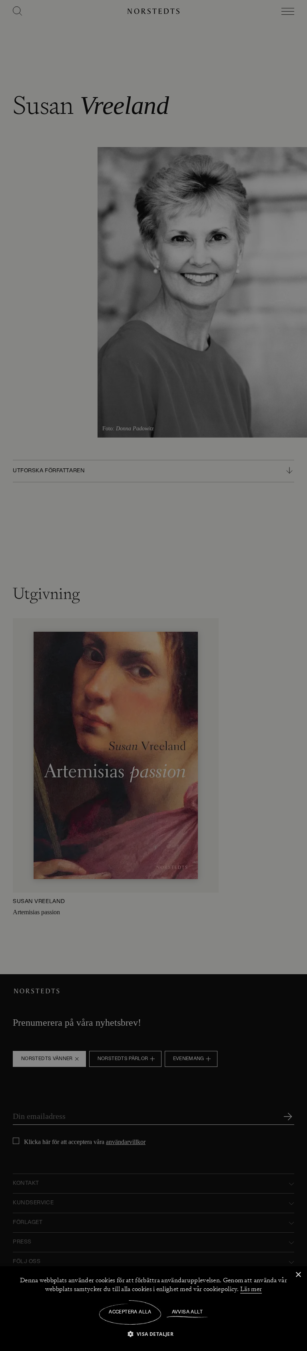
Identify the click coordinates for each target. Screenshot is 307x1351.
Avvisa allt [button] (187, 1312)
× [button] (298, 1275)
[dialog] (153, 675)
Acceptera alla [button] (130, 1312)
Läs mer (251, 1289)
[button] (154, 1333)
